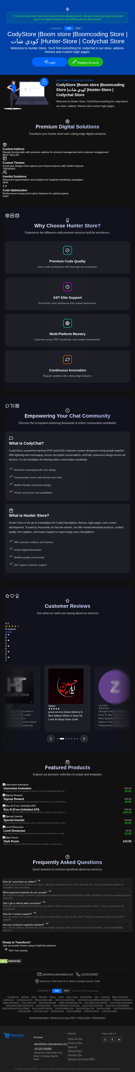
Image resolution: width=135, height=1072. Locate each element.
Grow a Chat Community (92, 1005)
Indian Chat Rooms (11, 1002)
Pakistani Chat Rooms (122, 1000)
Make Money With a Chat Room (19, 1005)
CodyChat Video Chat (64, 1008)
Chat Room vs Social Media (117, 1005)
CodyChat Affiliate (73, 1011)
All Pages (25, 997)
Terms (61, 997)
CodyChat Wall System (123, 1008)
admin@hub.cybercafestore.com (57, 974)
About (33, 997)
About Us (72, 1047)
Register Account (88, 62)
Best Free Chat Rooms (65, 1000)
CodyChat (105, 997)
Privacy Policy (84, 1018)
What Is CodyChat (120, 997)
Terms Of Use (75, 1038)
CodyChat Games (91, 1011)
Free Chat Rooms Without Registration (94, 1000)
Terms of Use (72, 997)
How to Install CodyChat (42, 1008)
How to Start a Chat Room (121, 1002)
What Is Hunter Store (44, 1000)
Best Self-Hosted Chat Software (15, 1008)
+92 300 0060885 (89, 974)
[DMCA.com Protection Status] (10, 962)
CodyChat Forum (40, 1011)
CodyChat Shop (57, 1011)
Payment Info (13, 997)
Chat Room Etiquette (47, 1002)
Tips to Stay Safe (29, 1002)
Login (52, 62)
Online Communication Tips (70, 1002)
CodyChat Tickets (109, 1011)
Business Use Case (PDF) (63, 1018)
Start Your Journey (18, 950)
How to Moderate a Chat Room (66, 1005)
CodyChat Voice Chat (85, 1008)
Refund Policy (86, 997)
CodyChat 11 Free (25, 1000)
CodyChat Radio (104, 1008)
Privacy (52, 997)
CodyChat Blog (24, 1011)
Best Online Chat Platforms (96, 1002)
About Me (43, 997)
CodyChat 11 (8, 1000)
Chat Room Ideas (43, 1005)
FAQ (96, 997)
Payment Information (39, 1018)
